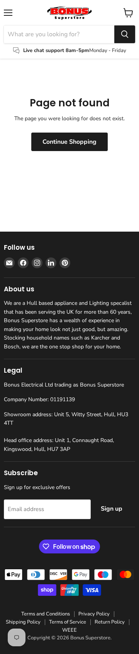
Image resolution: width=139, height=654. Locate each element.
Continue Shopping (69, 142)
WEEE (69, 630)
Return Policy (110, 622)
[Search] (124, 34)
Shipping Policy (23, 622)
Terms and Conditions (45, 613)
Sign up (111, 508)
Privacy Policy (94, 613)
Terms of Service (67, 622)
